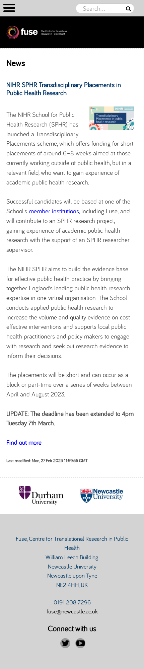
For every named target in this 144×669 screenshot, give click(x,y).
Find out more (24, 442)
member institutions (54, 211)
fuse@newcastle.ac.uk (72, 611)
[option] (42, 496)
